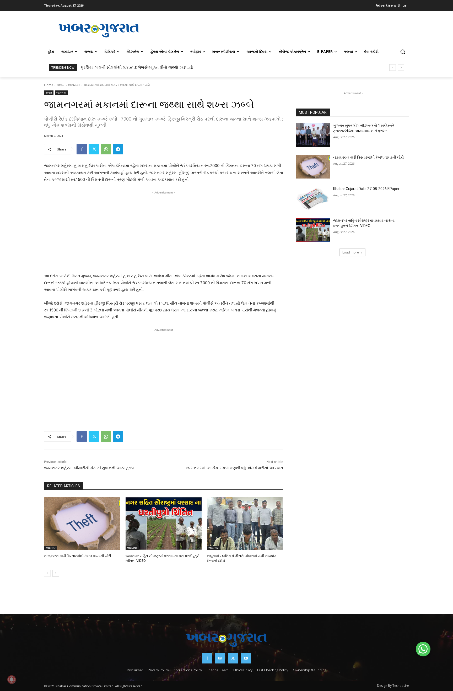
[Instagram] (220, 658)
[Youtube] (246, 658)
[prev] (392, 67)
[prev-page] (47, 573)
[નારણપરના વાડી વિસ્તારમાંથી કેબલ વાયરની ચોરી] (82, 523)
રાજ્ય (60, 85)
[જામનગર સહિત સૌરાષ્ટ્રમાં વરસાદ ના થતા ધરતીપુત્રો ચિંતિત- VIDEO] (164, 523)
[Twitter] (94, 149)
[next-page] (55, 573)
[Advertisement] (281, 30)
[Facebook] (82, 149)
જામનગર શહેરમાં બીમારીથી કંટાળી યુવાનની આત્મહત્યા (89, 468)
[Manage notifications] (11, 679)
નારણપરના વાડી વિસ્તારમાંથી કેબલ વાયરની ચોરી (77, 556)
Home (48, 85)
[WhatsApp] (106, 149)
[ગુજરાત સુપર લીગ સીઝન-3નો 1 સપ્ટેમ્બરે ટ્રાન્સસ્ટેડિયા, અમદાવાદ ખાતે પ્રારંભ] (313, 135)
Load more (350, 252)
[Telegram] (118, 149)
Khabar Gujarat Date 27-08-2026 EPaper (366, 189)
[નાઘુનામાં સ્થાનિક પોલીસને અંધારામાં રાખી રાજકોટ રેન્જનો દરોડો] (245, 523)
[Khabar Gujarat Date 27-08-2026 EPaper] (313, 198)
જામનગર (74, 85)
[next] (401, 67)
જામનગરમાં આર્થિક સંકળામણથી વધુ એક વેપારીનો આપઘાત (234, 468)
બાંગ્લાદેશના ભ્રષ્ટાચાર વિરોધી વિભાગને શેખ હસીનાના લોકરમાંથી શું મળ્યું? (145, 67)
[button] (402, 51)
